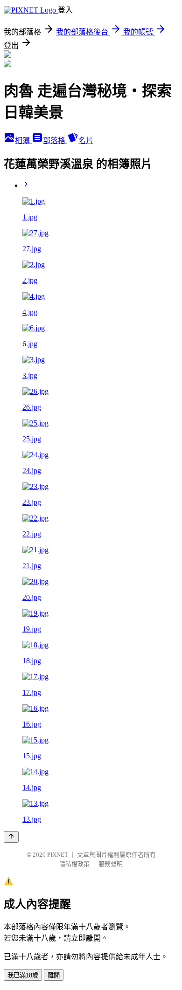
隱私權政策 (74, 863)
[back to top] (11, 837)
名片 (85, 140)
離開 (54, 975)
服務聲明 (110, 863)
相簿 (23, 140)
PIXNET (57, 854)
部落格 (55, 140)
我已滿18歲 (22, 975)
